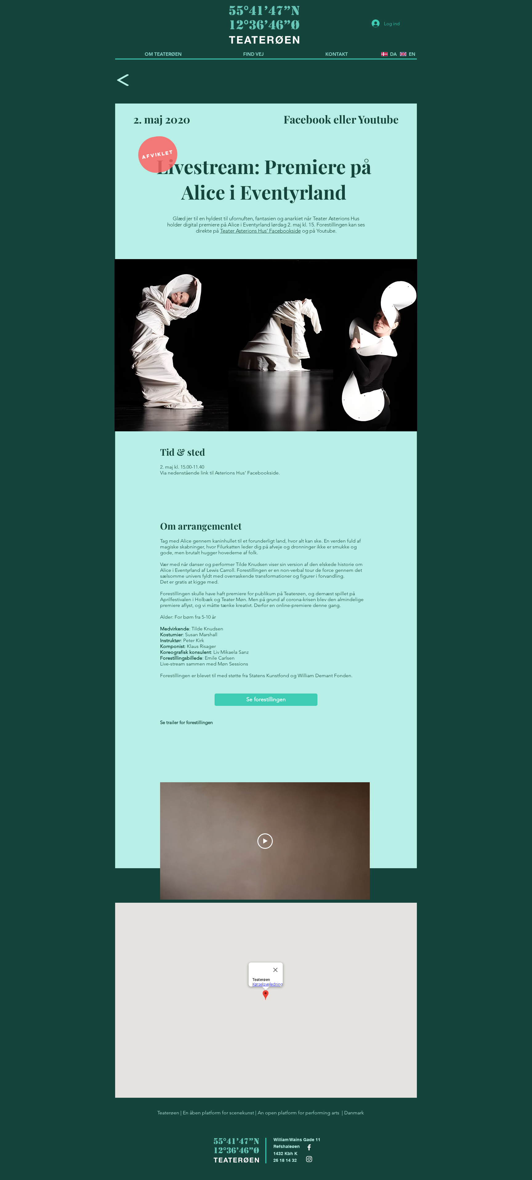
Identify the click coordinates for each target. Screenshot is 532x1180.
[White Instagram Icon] (309, 1159)
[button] (157, 154)
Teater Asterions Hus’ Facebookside (260, 231)
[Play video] (265, 841)
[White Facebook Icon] (309, 1147)
